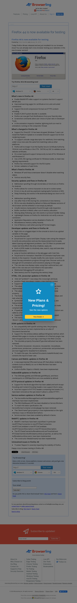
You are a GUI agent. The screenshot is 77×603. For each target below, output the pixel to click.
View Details (38, 317)
